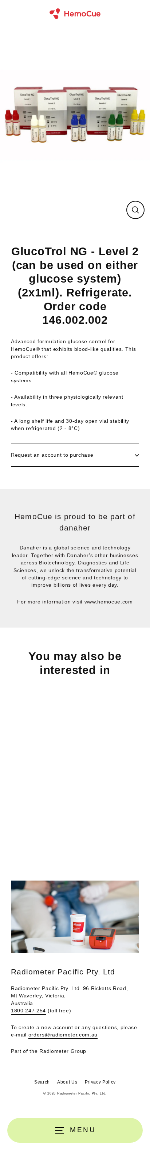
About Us (67, 1082)
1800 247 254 (28, 1010)
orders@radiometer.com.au (63, 1035)
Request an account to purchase (52, 455)
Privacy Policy (100, 1082)
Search (42, 1082)
